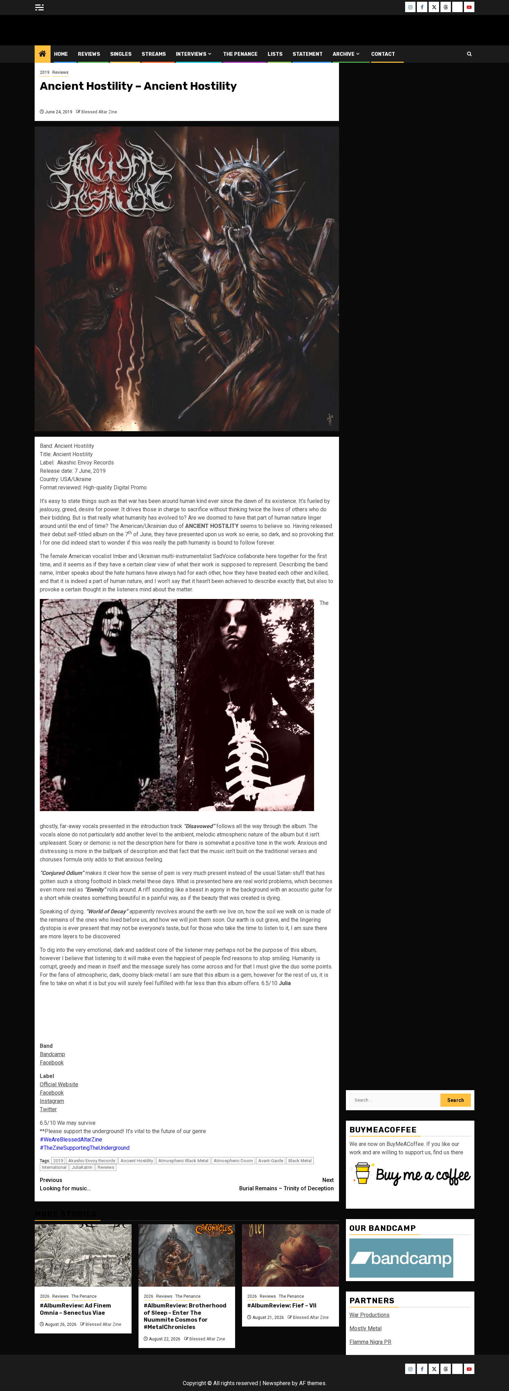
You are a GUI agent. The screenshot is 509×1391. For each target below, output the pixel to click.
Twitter (48, 1109)
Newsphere (276, 1383)
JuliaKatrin (82, 1167)
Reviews (89, 54)
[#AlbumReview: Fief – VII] (290, 1255)
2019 (45, 72)
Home (61, 54)
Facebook (52, 1062)
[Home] (42, 54)
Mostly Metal (365, 1328)
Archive (344, 54)
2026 (45, 1296)
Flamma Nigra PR (370, 1342)
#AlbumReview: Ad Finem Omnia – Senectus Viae (75, 1309)
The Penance (240, 54)
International (54, 1167)
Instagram (52, 1101)
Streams (154, 54)
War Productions (369, 1315)
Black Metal (300, 1160)
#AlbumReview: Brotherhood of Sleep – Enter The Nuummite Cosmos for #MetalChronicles (185, 1316)
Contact (383, 54)
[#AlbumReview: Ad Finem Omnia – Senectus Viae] (83, 1255)
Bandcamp (52, 1054)
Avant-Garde (270, 1160)
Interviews (191, 54)
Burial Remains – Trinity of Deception (286, 1184)
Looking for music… (65, 1184)
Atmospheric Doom (233, 1160)
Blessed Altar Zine (80, 30)
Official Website (59, 1084)
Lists (275, 54)
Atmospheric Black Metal (183, 1160)
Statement (308, 54)
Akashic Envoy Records (91, 1160)
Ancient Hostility (136, 1160)
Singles (121, 54)
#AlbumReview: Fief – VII (281, 1305)
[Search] (469, 54)
